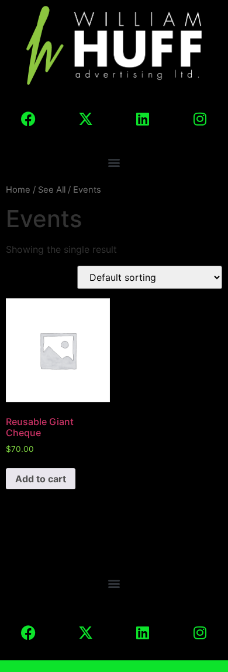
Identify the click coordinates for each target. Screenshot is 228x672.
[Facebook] (28, 118)
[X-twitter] (85, 118)
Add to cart (40, 479)
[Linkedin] (142, 118)
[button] (114, 162)
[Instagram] (200, 118)
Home (18, 189)
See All (51, 189)
